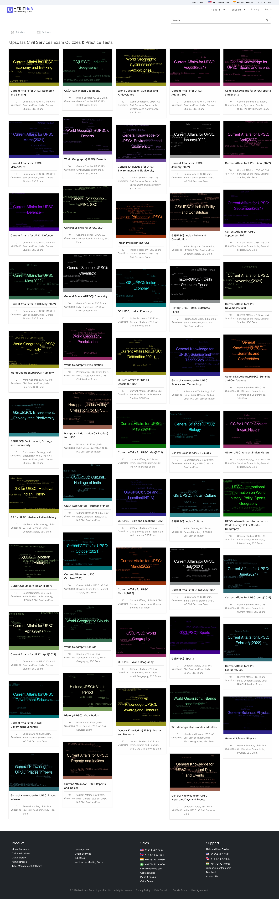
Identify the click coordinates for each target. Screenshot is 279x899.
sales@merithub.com (151, 868)
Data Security (161, 890)
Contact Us (212, 876)
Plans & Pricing (148, 877)
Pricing (255, 9)
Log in (268, 9)
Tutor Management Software (27, 866)
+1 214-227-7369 (220, 2)
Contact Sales (147, 872)
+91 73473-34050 (245, 2)
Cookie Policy (180, 890)
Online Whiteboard (21, 853)
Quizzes (46, 32)
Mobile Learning (82, 853)
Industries (79, 857)
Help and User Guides (217, 849)
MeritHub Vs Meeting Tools (88, 862)
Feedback (211, 872)
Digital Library (19, 857)
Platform (217, 9)
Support (238, 9)
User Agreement (199, 890)
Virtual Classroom (21, 849)
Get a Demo (198, 2)
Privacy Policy (143, 890)
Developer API (81, 849)
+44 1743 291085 (154, 854)
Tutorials (20, 32)
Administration (19, 861)
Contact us (264, 2)
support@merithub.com (218, 868)
